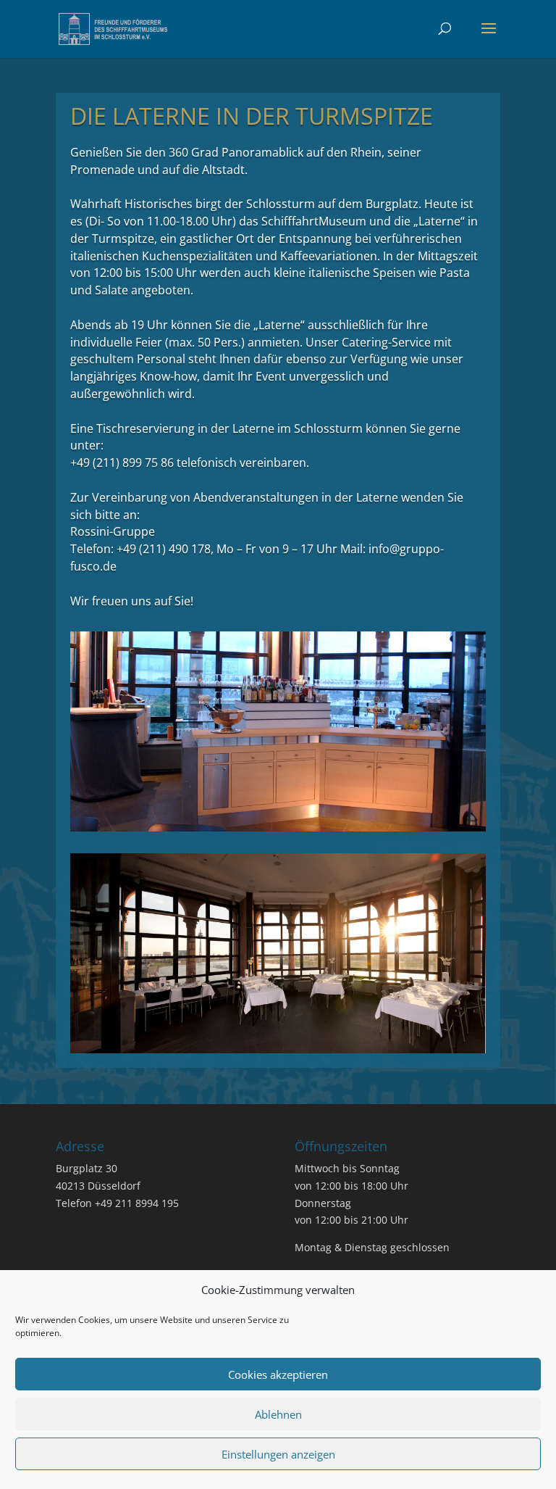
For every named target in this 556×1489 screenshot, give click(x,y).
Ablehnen (278, 1414)
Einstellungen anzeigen (278, 1454)
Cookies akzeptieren (278, 1374)
